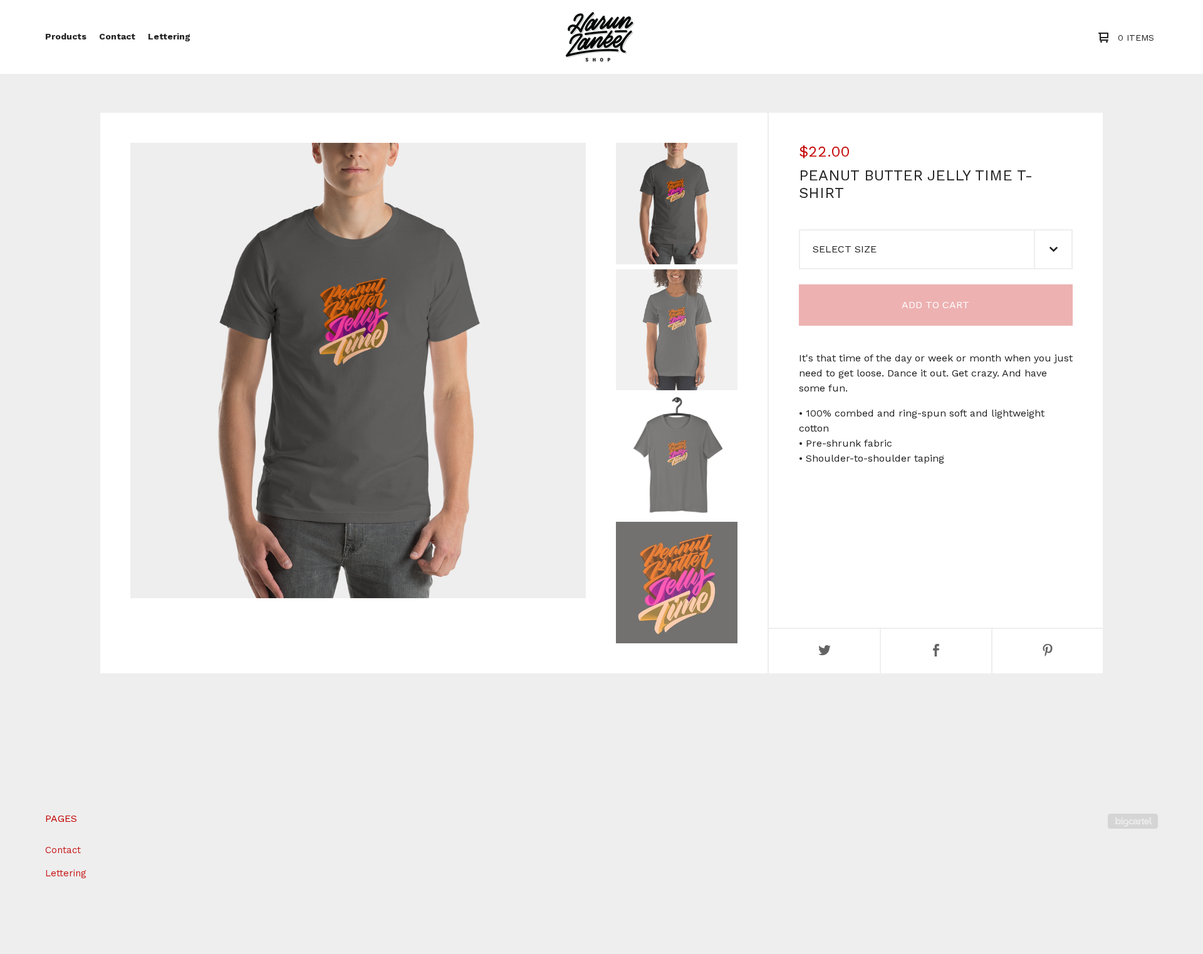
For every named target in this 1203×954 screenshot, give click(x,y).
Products (65, 36)
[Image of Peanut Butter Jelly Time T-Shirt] (676, 203)
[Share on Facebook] (936, 651)
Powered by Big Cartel (1133, 821)
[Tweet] (824, 651)
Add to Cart (935, 305)
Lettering (169, 36)
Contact (117, 36)
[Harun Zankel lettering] (599, 37)
